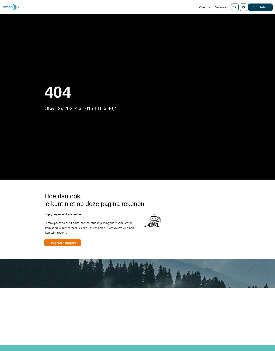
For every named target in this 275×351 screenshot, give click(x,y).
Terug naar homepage (62, 242)
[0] (243, 7)
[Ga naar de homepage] (10, 7)
